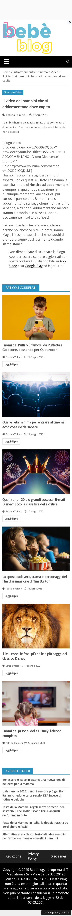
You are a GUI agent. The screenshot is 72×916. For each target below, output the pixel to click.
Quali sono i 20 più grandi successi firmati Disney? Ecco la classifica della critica (33, 501)
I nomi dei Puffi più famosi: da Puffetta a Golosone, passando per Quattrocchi (32, 347)
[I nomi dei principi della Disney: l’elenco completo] (36, 703)
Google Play (34, 266)
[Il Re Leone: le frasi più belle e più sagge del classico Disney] (36, 626)
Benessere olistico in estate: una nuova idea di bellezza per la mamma (33, 782)
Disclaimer (58, 856)
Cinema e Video (13, 92)
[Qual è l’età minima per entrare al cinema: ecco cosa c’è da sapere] (36, 394)
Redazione (13, 856)
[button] (68, 61)
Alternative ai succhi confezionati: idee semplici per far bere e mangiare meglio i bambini (34, 836)
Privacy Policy (33, 856)
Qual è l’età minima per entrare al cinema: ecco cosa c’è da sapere (33, 424)
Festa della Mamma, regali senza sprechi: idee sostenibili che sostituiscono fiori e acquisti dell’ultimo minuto (33, 811)
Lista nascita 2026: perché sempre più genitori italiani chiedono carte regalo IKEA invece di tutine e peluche (33, 795)
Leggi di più (11, 364)
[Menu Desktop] (6, 61)
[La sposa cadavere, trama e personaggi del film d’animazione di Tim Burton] (36, 549)
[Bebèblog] (27, 37)
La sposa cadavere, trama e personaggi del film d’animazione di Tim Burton (34, 578)
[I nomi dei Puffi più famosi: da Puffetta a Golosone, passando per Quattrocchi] (36, 317)
